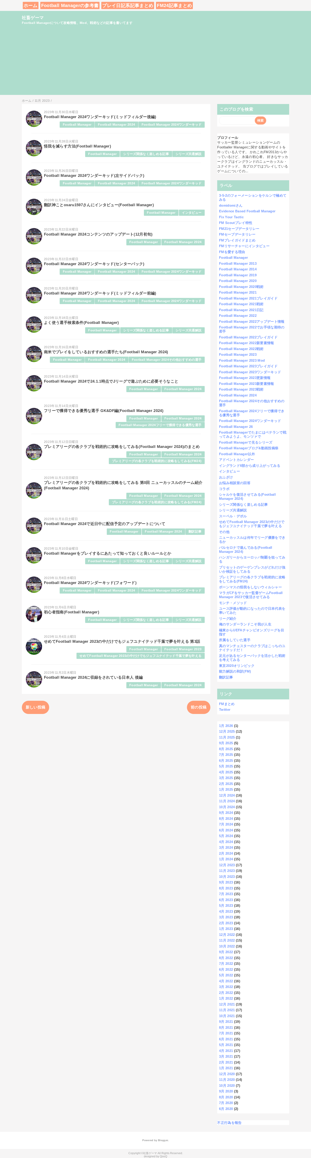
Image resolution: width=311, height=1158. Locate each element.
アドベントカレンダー (236, 460)
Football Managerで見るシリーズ (246, 442)
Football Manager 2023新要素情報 (246, 384)
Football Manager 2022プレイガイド (248, 337)
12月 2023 (227, 865)
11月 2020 (227, 1080)
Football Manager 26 (236, 427)
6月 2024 (226, 830)
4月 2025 (226, 772)
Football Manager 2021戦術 (241, 304)
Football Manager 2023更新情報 (245, 378)
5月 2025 (226, 766)
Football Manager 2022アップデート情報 (252, 321)
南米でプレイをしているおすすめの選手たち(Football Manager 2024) (106, 352)
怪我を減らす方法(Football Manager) (77, 146)
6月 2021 (226, 1039)
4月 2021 (226, 1051)
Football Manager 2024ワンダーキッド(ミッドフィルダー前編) (100, 293)
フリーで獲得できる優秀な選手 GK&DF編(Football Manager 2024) (103, 411)
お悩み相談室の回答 (234, 483)
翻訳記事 (195, 531)
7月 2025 (226, 755)
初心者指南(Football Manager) (71, 612)
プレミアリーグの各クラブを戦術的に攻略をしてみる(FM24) (156, 461)
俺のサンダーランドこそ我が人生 (245, 624)
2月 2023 (226, 923)
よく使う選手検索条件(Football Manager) (81, 322)
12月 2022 (227, 935)
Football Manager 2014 (238, 269)
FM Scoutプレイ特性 (235, 223)
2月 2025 (226, 784)
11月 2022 (227, 940)
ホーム (31, 5)
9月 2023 (226, 882)
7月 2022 (226, 963)
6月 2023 (226, 900)
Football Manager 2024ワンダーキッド (172, 124)
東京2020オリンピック (237, 666)
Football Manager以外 (237, 454)
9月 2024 (226, 813)
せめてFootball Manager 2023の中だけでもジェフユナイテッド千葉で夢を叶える (140, 656)
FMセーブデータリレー (237, 234)
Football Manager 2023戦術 (241, 389)
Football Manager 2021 (238, 292)
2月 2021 (226, 1062)
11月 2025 (227, 737)
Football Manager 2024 (116, 124)
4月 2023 (226, 911)
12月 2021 (227, 1004)
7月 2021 (226, 1033)
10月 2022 (227, 946)
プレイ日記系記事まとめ (127, 5)
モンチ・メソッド (233, 603)
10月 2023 (227, 877)
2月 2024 (226, 853)
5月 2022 (226, 975)
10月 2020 (227, 1085)
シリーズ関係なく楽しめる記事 (146, 154)
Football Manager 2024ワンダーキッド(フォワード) (90, 583)
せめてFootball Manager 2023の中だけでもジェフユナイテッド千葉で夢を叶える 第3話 (122, 641)
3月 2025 (226, 778)
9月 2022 (226, 952)
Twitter (224, 709)
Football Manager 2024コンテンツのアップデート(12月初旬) (98, 234)
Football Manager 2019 (238, 275)
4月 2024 (226, 842)
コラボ (224, 489)
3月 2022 (226, 987)
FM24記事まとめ (174, 5)
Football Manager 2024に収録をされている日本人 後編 (93, 677)
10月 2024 (227, 807)
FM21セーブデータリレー (239, 229)
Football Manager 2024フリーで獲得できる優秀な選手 (160, 425)
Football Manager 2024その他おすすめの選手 (167, 359)
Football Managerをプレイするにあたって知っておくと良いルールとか (107, 553)
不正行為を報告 (229, 1123)
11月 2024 (227, 801)
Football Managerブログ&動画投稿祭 (249, 448)
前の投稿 (198, 707)
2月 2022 (226, 993)
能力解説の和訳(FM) (235, 671)
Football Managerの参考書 (70, 5)
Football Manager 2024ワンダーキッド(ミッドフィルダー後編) (100, 117)
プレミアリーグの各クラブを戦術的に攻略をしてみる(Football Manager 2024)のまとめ (122, 446)
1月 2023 (226, 929)
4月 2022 (226, 981)
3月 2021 (226, 1056)
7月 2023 (226, 894)
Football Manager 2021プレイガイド (248, 298)
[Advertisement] (155, 63)
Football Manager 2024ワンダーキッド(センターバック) (94, 264)
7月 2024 (226, 824)
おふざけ (226, 477)
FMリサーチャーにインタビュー (244, 246)
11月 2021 (227, 1010)
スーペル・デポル (233, 516)
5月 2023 (226, 905)
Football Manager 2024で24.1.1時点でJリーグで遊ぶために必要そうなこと (111, 381)
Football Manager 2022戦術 (241, 349)
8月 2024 (226, 818)
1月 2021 (226, 1068)
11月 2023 (227, 871)
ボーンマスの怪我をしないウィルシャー (250, 587)
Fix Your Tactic (231, 217)
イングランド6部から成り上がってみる (249, 465)
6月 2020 (226, 1109)
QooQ (163, 1156)
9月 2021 (226, 1021)
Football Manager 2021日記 (241, 310)
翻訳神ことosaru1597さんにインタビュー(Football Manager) (99, 205)
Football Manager (77, 124)
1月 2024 (226, 859)
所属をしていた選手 (234, 640)
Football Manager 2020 (238, 281)
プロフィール (227, 138)
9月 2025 (226, 743)
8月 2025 (226, 749)
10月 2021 (227, 1016)
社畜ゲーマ (33, 17)
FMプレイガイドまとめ (237, 240)
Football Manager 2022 (238, 315)
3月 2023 (226, 917)
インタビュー (191, 212)
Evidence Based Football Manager (247, 211)
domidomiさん (230, 205)
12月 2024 (227, 795)
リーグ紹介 (228, 618)
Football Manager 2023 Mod (242, 360)
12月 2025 (227, 731)
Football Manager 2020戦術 (241, 287)
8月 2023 (226, 888)
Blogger (163, 1140)
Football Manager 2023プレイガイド (248, 366)
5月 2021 (226, 1045)
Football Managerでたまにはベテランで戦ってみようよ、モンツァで (252, 434)
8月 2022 (226, 958)
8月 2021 (226, 1027)
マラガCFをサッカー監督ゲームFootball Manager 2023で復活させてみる (251, 595)
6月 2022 (226, 969)
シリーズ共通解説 (189, 154)
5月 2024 (226, 836)
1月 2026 (226, 726)
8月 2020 (226, 1097)
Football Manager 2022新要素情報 (246, 343)
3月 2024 (226, 847)
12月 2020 (227, 1074)
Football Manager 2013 (238, 263)
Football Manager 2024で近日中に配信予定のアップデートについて (104, 524)
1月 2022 (226, 998)
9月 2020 (226, 1091)
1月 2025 (226, 789)
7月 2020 (226, 1103)
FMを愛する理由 (232, 252)
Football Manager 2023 (182, 649)
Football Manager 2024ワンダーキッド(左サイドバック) (94, 175)
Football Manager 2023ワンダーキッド (250, 372)
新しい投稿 (36, 707)
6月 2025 (226, 760)
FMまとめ (227, 704)
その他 (224, 532)
